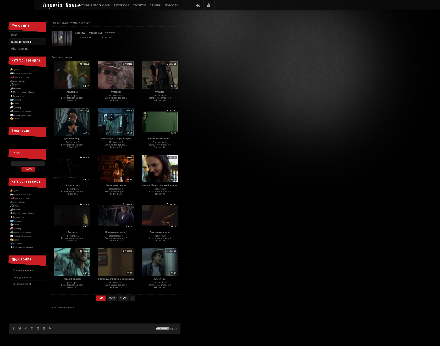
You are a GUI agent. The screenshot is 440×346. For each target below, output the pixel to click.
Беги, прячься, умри (160, 232)
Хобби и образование (22, 115)
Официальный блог (23, 270)
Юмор (16, 119)
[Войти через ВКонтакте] (19, 140)
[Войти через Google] (37, 140)
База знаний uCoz (22, 284)
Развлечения (18, 96)
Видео (65, 23)
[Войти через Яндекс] (31, 140)
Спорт (16, 103)
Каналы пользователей (23, 247)
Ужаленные (72, 92)
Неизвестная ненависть (159, 138)
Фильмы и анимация (80, 23)
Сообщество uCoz (22, 277)
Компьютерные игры (22, 73)
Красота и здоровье (21, 77)
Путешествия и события (23, 92)
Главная (56, 23)
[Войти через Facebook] (25, 140)
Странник (116, 92)
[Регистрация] (208, 5)
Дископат (72, 232)
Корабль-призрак (72, 279)
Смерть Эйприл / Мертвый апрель (159, 185)
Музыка (16, 84)
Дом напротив (72, 185)
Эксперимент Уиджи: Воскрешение (116, 279)
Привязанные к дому (116, 232)
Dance (61, 5)
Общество (17, 88)
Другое (16, 69)
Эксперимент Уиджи (116, 185)
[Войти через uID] (13, 140)
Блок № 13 (159, 279)
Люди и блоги (19, 81)
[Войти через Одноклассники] (43, 140)
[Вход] (198, 5)
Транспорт (17, 107)
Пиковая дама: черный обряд (116, 138)
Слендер (159, 92)
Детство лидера (72, 138)
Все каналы (18, 243)
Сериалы (17, 100)
